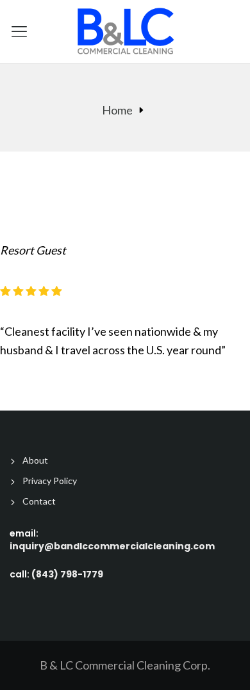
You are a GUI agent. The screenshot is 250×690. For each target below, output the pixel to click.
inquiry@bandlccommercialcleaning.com (112, 546)
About (35, 460)
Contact (39, 501)
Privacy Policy (49, 481)
